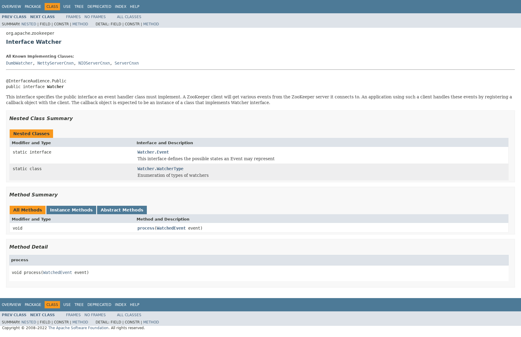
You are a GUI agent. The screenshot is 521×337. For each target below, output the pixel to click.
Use (67, 7)
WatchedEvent (171, 228)
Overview (11, 7)
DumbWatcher (19, 63)
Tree (79, 7)
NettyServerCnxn (55, 63)
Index (120, 7)
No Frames (95, 17)
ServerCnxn (127, 63)
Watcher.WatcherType (160, 168)
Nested (28, 24)
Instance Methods (71, 210)
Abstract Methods (122, 210)
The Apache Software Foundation (78, 328)
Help (134, 7)
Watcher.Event (153, 152)
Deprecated (99, 7)
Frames (73, 17)
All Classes (129, 17)
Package (33, 7)
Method (80, 24)
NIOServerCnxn (94, 63)
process (145, 228)
